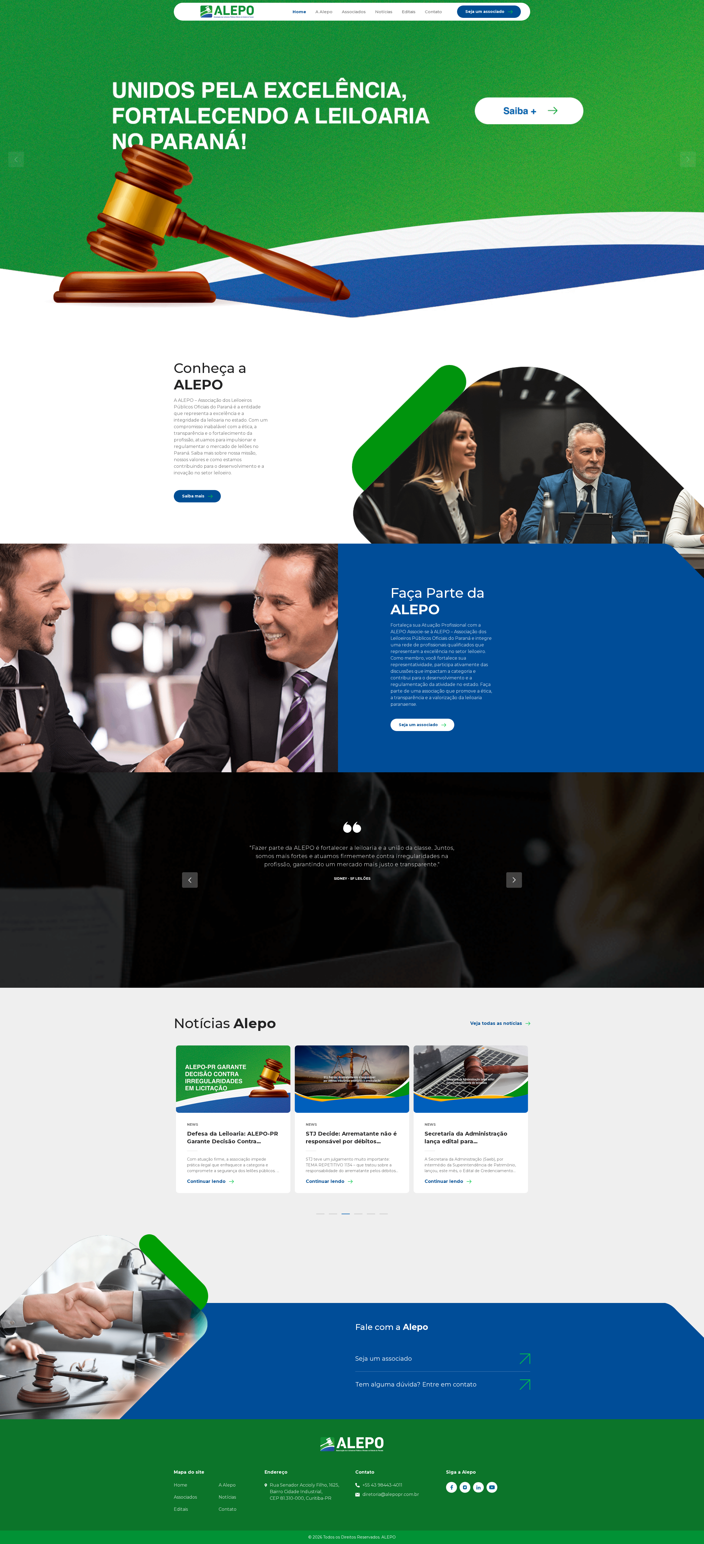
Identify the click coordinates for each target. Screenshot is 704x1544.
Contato (433, 11)
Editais (409, 11)
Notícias (383, 11)
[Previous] (190, 880)
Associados (354, 11)
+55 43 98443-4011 (382, 1485)
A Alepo (323, 11)
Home (299, 11)
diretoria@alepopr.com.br (390, 1494)
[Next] (514, 880)
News (319, 1124)
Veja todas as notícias (496, 1023)
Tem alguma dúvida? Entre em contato (416, 1384)
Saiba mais (193, 496)
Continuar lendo (333, 1181)
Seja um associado (484, 11)
